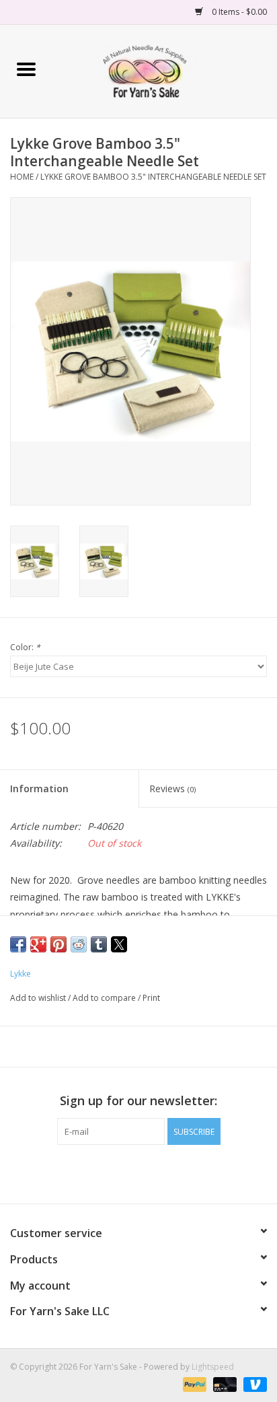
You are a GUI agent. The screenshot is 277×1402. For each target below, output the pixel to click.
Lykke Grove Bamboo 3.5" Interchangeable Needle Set (153, 176)
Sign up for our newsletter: (138, 1101)
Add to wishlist (39, 998)
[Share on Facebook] (18, 944)
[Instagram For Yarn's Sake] (162, 1172)
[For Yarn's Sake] (164, 70)
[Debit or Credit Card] (223, 1383)
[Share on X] (119, 944)
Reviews (172, 788)
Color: (25, 647)
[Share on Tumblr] (99, 944)
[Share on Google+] (38, 944)
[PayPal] (193, 1383)
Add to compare (105, 998)
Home (22, 176)
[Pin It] (58, 944)
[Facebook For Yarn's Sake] (114, 1172)
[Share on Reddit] (79, 944)
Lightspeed (213, 1366)
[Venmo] (253, 1383)
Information (39, 788)
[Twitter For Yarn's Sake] (138, 1172)
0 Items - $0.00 (238, 11)
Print (151, 998)
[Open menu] (26, 68)
